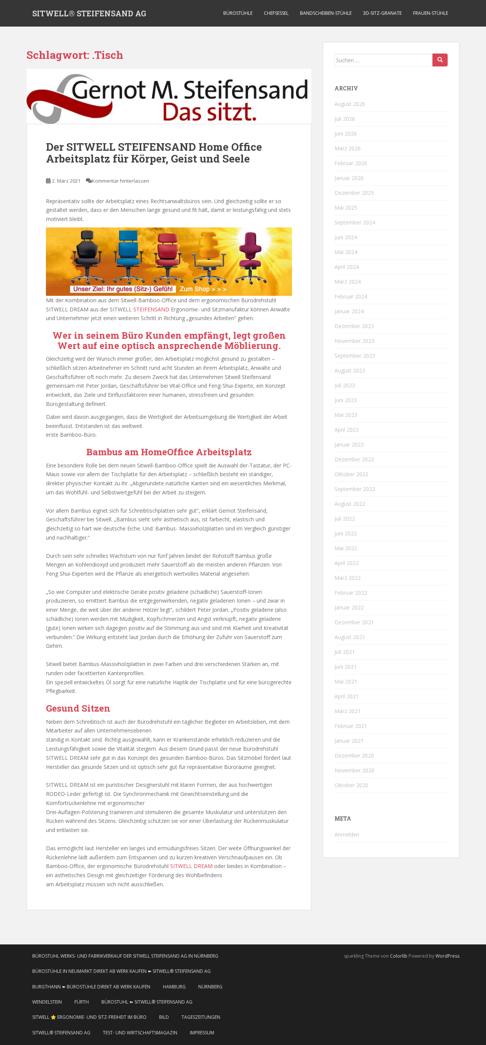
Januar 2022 (349, 607)
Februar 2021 (351, 725)
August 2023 (350, 370)
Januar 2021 (349, 740)
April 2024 (347, 266)
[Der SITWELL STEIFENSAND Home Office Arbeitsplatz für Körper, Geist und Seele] (169, 96)
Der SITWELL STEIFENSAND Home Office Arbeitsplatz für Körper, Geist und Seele (154, 153)
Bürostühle (237, 13)
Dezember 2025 (354, 192)
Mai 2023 (346, 414)
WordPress (447, 956)
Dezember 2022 (354, 459)
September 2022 (355, 489)
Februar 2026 (351, 163)
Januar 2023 (349, 444)
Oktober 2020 (351, 785)
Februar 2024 (351, 296)
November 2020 (354, 770)
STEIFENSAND (151, 309)
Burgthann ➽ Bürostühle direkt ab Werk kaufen (91, 986)
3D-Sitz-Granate (382, 13)
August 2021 (350, 637)
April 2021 (347, 696)
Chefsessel (276, 13)
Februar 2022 (351, 592)
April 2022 (347, 563)
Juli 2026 (345, 118)
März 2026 (348, 148)
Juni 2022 (346, 533)
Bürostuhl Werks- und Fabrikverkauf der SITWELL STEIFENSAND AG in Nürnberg (125, 956)
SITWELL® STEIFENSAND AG (89, 13)
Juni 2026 (346, 133)
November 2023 (354, 340)
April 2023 (347, 429)
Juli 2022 (345, 518)
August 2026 (350, 103)
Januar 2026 (349, 178)
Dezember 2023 (354, 326)
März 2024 (348, 281)
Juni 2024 (346, 237)
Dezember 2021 (354, 622)
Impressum (202, 1032)
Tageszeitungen (200, 1017)
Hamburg (174, 986)
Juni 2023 (346, 400)
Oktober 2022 (351, 474)
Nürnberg (210, 986)
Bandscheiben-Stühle (326, 13)
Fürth (81, 1002)
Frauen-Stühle (430, 13)
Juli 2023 (345, 385)
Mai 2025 (346, 207)
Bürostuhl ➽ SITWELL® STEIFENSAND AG (147, 1002)
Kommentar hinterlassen (120, 180)
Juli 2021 (345, 651)
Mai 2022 (346, 548)
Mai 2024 (346, 252)
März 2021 (348, 711)
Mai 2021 (346, 681)
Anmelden (347, 834)
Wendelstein (47, 1002)
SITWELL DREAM (191, 866)
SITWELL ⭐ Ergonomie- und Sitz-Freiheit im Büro (89, 1017)
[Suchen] (440, 60)
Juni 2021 (346, 666)
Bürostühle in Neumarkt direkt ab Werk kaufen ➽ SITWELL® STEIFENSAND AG (121, 971)
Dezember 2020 (354, 755)
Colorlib (398, 956)
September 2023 (355, 355)
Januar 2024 (349, 311)
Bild (164, 1017)
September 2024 (355, 222)
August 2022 (350, 503)
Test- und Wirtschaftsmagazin (140, 1032)
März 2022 (348, 577)
